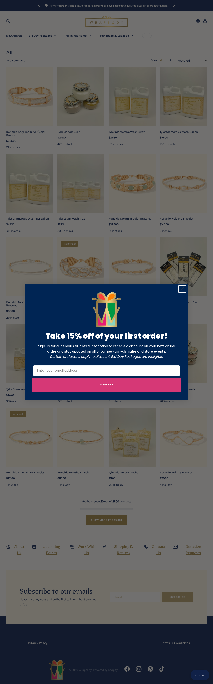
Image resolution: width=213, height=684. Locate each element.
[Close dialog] (182, 289)
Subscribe (106, 384)
